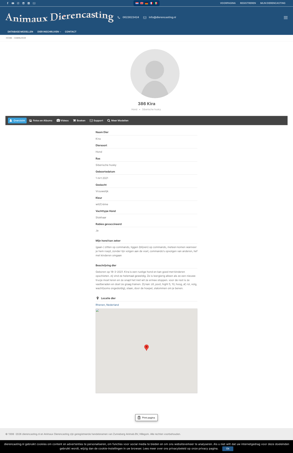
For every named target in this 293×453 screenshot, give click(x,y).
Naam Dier (102, 132)
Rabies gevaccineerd (109, 224)
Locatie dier (108, 298)
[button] (137, 3)
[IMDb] (29, 3)
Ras (98, 158)
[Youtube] (13, 3)
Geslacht (101, 184)
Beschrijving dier (106, 265)
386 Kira (146, 103)
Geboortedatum (105, 171)
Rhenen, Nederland (107, 304)
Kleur (99, 197)
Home (9, 38)
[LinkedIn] (23, 3)
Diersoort (101, 145)
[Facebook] (7, 3)
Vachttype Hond (106, 211)
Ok (227, 448)
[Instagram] (18, 3)
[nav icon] (286, 17)
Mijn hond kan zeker (108, 240)
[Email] (34, 3)
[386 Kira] (155, 73)
